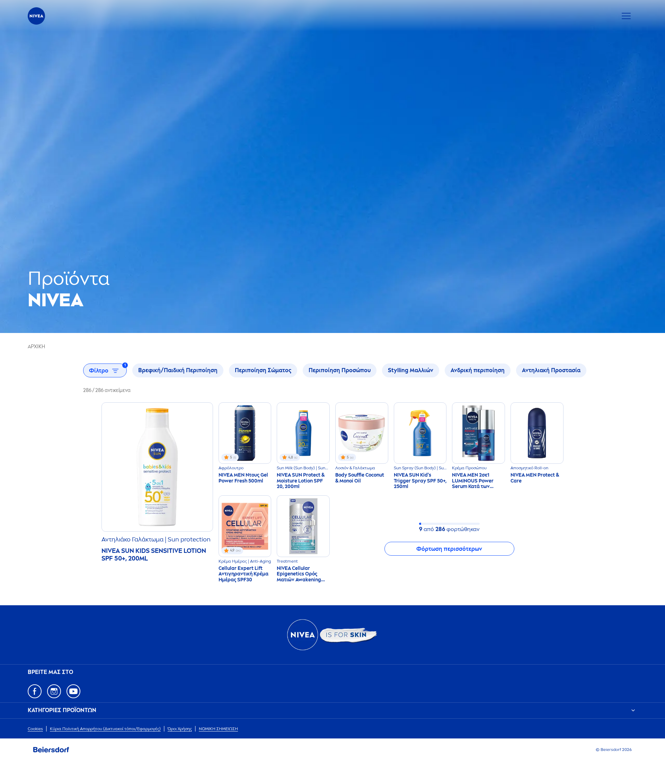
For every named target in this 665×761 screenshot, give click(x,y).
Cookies (35, 728)
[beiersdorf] (51, 750)
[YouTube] (73, 691)
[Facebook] (35, 691)
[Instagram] (54, 691)
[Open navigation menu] (626, 16)
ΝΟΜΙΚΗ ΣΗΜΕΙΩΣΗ (218, 728)
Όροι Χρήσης (180, 728)
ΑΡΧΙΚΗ (36, 347)
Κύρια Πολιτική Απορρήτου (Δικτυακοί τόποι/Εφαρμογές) (105, 728)
